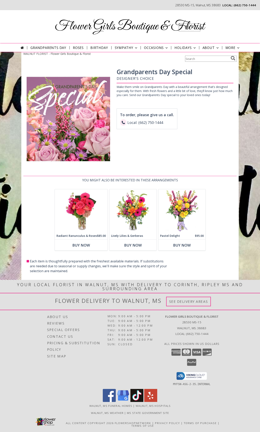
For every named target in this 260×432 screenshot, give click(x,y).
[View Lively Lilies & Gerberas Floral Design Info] (132, 210)
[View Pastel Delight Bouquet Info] (181, 210)
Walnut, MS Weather (107, 413)
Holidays (183, 47)
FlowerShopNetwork (133, 423)
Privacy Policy (167, 423)
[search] (233, 58)
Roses (78, 47)
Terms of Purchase (200, 423)
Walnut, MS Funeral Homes (110, 406)
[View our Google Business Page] (123, 401)
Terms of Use (142, 426)
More (230, 47)
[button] (189, 27)
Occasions (154, 47)
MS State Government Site (148, 413)
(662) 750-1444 (245, 5)
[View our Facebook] (109, 401)
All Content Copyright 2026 (90, 423)
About (209, 47)
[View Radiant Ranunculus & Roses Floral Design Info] (81, 210)
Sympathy (124, 47)
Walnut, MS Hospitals (153, 406)
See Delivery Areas (188, 301)
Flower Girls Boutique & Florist (130, 26)
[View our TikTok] (136, 401)
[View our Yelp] (150, 401)
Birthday (99, 47)
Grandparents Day (48, 47)
